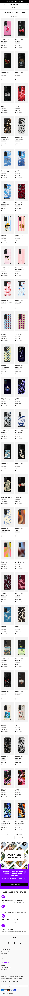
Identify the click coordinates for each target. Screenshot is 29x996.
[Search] (4, 4)
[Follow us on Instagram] (14, 943)
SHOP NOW (20, 1)
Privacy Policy (4, 969)
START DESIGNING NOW (14, 884)
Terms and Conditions (6, 967)
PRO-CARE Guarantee (6, 953)
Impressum (3, 965)
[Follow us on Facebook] (8, 943)
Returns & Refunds (5, 951)
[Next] (22, 837)
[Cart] (27, 4)
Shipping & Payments (5, 949)
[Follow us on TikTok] (20, 943)
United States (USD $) (7, 986)
